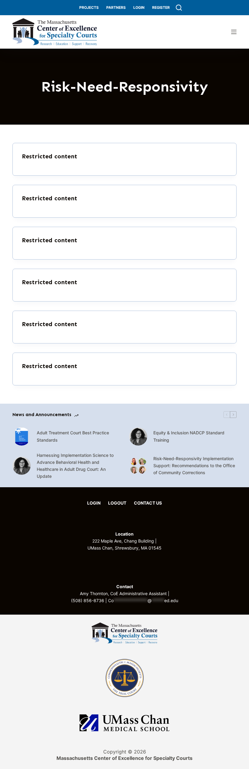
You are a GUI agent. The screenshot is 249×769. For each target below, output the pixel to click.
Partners (116, 7)
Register (161, 7)
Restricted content (49, 156)
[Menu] (234, 32)
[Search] (179, 8)
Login (139, 7)
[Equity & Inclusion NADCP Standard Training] (138, 436)
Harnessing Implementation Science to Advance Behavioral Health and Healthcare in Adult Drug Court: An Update (75, 466)
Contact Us (148, 503)
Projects (89, 7)
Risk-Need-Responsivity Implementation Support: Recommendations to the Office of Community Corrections (194, 465)
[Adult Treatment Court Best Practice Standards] (21, 436)
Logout (117, 503)
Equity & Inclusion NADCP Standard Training (188, 436)
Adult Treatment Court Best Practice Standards (73, 436)
